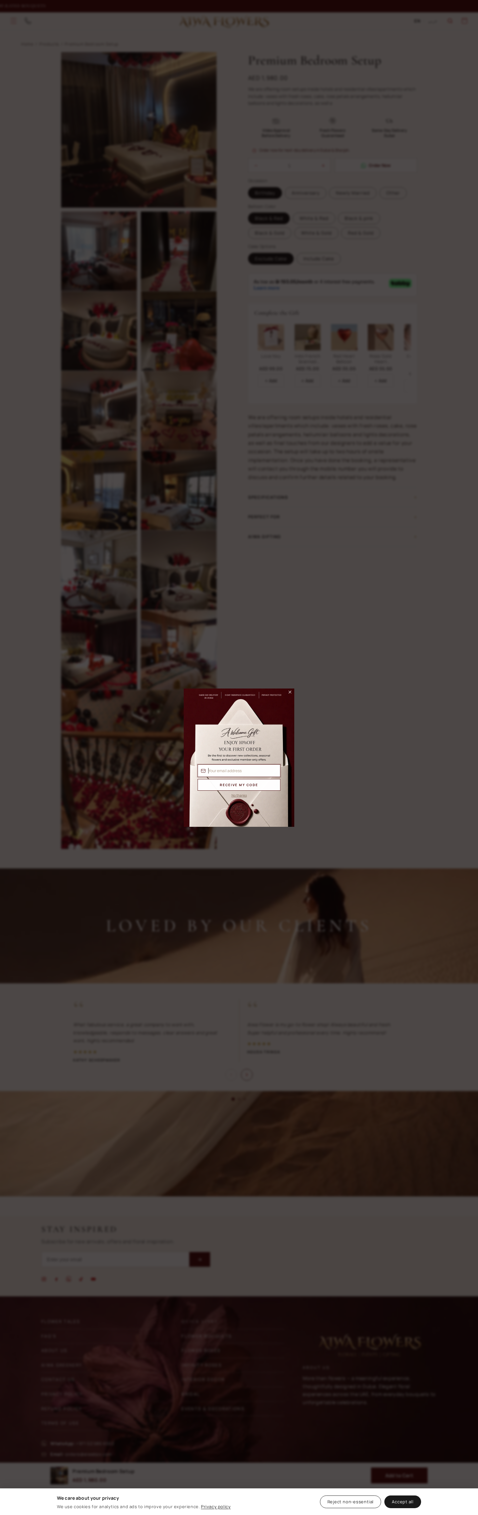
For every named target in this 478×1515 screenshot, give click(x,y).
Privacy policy (216, 1506)
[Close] (287, 694)
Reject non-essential (350, 1502)
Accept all (403, 1502)
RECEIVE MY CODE (239, 785)
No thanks (239, 795)
